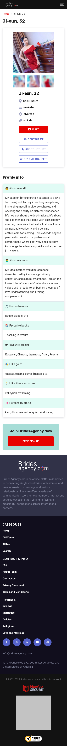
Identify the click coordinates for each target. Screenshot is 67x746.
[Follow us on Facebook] (6, 642)
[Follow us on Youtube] (37, 642)
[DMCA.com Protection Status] (33, 713)
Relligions (8, 626)
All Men (7, 544)
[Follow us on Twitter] (17, 642)
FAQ (5, 564)
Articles (7, 619)
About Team (10, 571)
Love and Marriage (13, 632)
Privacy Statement (13, 585)
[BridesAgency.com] (11, 4)
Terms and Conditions (16, 591)
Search (7, 550)
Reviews (7, 605)
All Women (9, 537)
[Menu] (62, 4)
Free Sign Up (31, 441)
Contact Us (9, 578)
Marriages (9, 612)
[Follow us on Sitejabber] (48, 642)
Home (6, 13)
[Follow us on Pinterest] (27, 642)
